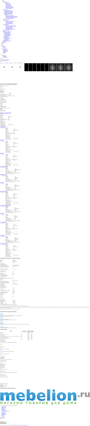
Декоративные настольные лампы (8, 13)
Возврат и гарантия (5, 50)
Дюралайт (4, 41)
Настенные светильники (6, 24)
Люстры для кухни (8, 5)
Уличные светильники (5, 37)
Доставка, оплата (4, 407)
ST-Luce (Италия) (15, 261)
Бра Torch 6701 (2, 153)
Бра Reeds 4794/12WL (2, 127)
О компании (4, 49)
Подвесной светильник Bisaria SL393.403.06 (5, 113)
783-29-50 (3, 59)
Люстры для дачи (8, 3)
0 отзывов (1, 86)
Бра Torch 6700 (2, 140)
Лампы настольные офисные (7, 10)
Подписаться (2, 386)
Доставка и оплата (4, 46)
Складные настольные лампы (9, 18)
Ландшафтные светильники (7, 38)
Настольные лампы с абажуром (8, 14)
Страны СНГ (4, 47)
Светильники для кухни (6, 36)
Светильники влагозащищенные (10, 23)
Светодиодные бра (2, 374)
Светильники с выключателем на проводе (11, 25)
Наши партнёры (4, 412)
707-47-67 (8, 59)
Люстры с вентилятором (9, 8)
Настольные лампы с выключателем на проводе (11, 16)
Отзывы (3, 415)
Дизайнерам (4, 52)
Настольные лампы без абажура (10, 15)
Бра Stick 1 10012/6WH (3, 222)
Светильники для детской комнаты (7, 31)
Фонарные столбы (6, 39)
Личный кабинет (6, 60)
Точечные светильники (7, 34)
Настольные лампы (5, 9)
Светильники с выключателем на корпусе (11, 26)
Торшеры (4, 19)
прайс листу (15, 342)
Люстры (4, 1)
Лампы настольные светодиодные (8, 11)
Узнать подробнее (2, 357)
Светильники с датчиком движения (10, 21)
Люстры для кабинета (8, 4)
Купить (1, 109)
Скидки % (3, 43)
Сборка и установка (4, 409)
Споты (4, 30)
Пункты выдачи (4, 408)
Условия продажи (5, 51)
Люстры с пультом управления (9, 7)
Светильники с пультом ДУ (9, 27)
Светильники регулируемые (9, 22)
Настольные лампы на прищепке (8, 12)
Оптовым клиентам (4, 413)
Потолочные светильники (7, 32)
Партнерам (3, 416)
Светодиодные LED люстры (9, 6)
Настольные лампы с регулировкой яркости (11, 17)
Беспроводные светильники (9, 29)
